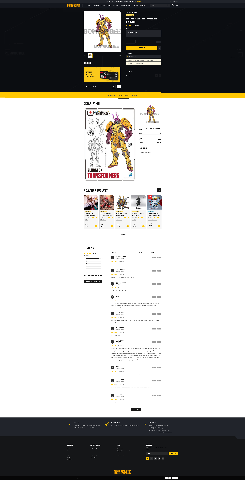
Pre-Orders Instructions (125, 5)
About (68, 457)
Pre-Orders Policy (121, 455)
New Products (95, 5)
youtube (155, 458)
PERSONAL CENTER (177, 5)
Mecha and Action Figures (145, 152)
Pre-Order (103, 5)
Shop (130, 12)
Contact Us (142, 5)
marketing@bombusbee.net (165, 432)
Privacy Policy (120, 448)
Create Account (93, 455)
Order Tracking (93, 457)
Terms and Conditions (122, 453)
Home (88, 5)
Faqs (68, 455)
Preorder (69, 451)
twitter (160, 75)
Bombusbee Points (94, 451)
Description (111, 95)
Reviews (134, 95)
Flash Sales (135, 5)
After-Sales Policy (94, 448)
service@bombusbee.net (164, 428)
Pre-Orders (134, 12)
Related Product (123, 95)
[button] (84, 86)
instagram (151, 458)
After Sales (115, 5)
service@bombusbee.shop (155, 427)
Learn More (132, 1)
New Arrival (69, 448)
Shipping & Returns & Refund (123, 451)
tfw (163, 458)
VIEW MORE (122, 234)
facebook (156, 75)
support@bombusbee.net (164, 430)
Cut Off (68, 453)
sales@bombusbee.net (163, 425)
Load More (136, 409)
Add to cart (141, 48)
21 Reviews (136, 25)
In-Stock (109, 5)
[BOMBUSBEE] (73, 5)
